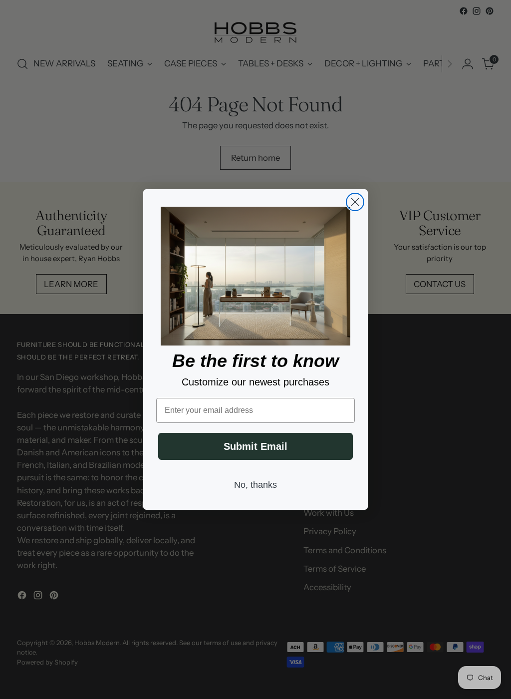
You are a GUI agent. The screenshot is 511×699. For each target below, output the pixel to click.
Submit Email (255, 446)
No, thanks (255, 485)
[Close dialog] (355, 202)
